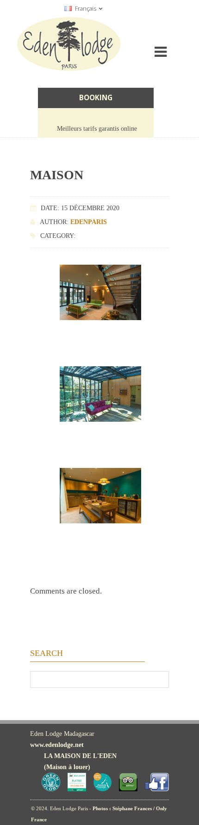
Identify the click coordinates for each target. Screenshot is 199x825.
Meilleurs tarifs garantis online (97, 128)
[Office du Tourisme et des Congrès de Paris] (102, 789)
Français (86, 8)
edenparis (88, 221)
